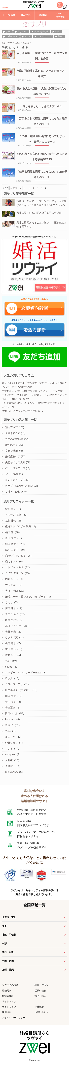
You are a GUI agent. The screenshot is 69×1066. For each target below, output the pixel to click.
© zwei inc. (34, 1060)
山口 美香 (10, 695)
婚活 (57, 31)
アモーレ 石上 (13, 514)
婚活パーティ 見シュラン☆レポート (25, 596)
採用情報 (6, 1012)
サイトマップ (9, 1001)
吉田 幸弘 (10, 649)
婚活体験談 (8, 996)
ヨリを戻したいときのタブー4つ (41, 106)
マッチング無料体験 (60, 15)
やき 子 (9, 725)
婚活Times (40, 996)
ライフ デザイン (14, 573)
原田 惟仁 (10, 538)
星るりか (10, 736)
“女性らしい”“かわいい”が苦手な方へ (22, 410)
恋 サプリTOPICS (15, 555)
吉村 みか (10, 655)
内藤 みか (10, 579)
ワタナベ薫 (11, 637)
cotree (8, 666)
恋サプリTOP (7, 43)
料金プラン (26, 15)
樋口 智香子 (11, 544)
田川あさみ (11, 771)
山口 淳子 (10, 643)
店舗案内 (43, 15)
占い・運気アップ (15, 468)
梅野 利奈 (10, 631)
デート (28, 36)
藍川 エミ (10, 508)
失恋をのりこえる (22, 43)
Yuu (7, 660)
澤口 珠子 (10, 608)
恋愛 (8, 31)
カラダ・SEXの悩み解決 (19, 485)
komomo (10, 719)
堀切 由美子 (11, 549)
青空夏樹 (10, 707)
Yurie (8, 731)
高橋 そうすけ (13, 625)
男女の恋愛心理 (41, 31)
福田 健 (9, 532)
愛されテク (23, 31)
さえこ (9, 602)
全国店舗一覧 (34, 905)
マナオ (9, 748)
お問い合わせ (41, 1012)
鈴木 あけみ (11, 619)
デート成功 (11, 474)
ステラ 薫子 (11, 614)
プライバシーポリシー (13, 1017)
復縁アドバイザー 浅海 (18, 526)
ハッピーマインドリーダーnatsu (23, 672)
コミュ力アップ (44, 36)
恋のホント (11, 561)
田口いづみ (11, 713)
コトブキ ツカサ (14, 567)
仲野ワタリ (11, 742)
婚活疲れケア (12, 456)
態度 (60, 36)
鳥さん (9, 678)
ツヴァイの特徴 (10, 985)
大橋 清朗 (11, 590)
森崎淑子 (10, 766)
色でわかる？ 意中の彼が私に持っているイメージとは (32, 390)
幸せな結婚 (11, 450)
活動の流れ (40, 990)
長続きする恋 (12, 433)
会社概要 (39, 1006)
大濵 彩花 (10, 584)
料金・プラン (41, 985)
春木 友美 (10, 701)
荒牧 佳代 (10, 520)
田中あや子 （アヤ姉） (18, 690)
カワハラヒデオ (14, 684)
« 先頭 (13, 188)
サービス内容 (9, 15)
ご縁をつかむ (12, 36)
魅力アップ (11, 427)
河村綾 (9, 760)
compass (10, 754)
